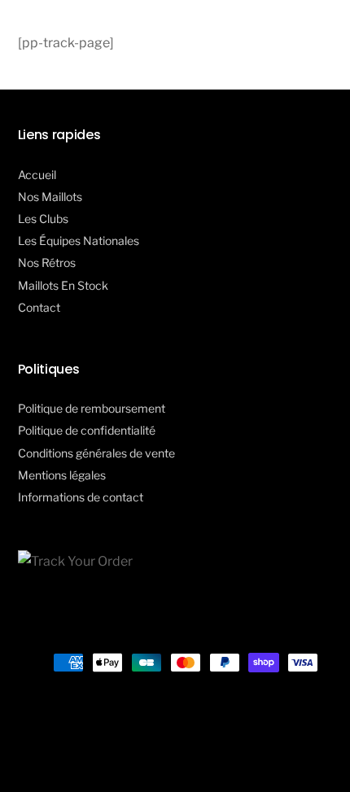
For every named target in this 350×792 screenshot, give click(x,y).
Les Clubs (43, 218)
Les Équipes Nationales (78, 240)
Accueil (37, 175)
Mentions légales (62, 475)
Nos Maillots (50, 196)
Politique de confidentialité (86, 430)
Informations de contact (80, 497)
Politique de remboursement (91, 408)
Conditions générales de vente (96, 453)
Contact (39, 307)
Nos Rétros (47, 262)
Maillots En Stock (63, 285)
